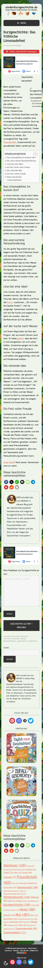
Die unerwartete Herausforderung (21, 160)
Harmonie (16, 891)
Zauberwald (9, 929)
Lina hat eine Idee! (15, 164)
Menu (23, 23)
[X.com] (31, 721)
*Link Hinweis (24, 951)
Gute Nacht (8, 462)
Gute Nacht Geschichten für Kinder (21, 11)
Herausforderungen (11, 894)
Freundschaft (9, 142)
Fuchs (9, 302)
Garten (23, 883)
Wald (22, 925)
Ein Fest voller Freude (16, 173)
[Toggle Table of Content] (34, 154)
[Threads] (25, 720)
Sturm (33, 919)
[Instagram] (19, 721)
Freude (23, 639)
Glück (7, 891)
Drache (30, 866)
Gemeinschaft (27, 887)
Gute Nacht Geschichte (19, 636)
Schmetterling (24, 919)
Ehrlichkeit (7, 870)
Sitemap (16, 951)
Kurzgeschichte (16, 904)
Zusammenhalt (32, 641)
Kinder (11, 901)
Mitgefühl (9, 915)
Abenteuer (14, 865)
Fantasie (30, 869)
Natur (34, 915)
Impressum (8, 951)
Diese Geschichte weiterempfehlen (14, 178)
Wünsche (31, 925)
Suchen (6, 647)
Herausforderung (9, 641)
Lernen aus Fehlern (11, 910)
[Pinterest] (12, 721)
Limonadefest (22, 641)
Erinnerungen (19, 870)
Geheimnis (9, 887)
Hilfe (23, 894)
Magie (27, 909)
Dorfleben (16, 639)
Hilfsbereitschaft (16, 897)
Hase (23, 891)
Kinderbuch (21, 901)
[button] (6, 482)
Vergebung (13, 925)
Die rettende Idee (14, 170)
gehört (20, 338)
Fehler (17, 872)
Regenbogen (10, 918)
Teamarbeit (15, 922)
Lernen (35, 905)
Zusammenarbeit (26, 928)
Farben (8, 872)
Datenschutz (32, 948)
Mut (23, 914)
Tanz (6, 922)
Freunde (9, 877)
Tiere (26, 922)
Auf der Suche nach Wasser (18, 167)
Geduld (32, 883)
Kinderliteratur (33, 901)
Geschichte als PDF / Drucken (21, 625)
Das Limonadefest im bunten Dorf (21, 157)
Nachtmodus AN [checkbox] (5, 963)
